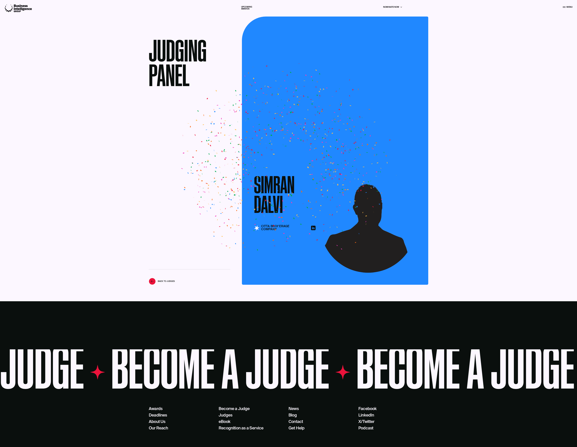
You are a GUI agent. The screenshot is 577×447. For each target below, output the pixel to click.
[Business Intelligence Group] (18, 8)
